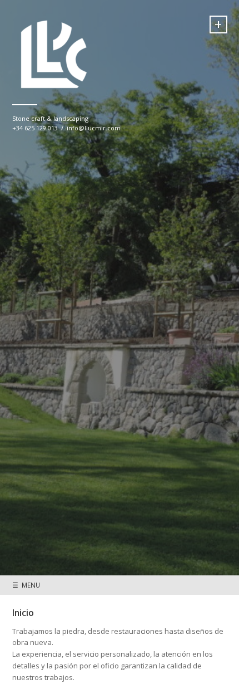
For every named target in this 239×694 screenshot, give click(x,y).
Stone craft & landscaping (50, 118)
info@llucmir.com (94, 128)
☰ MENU (26, 584)
